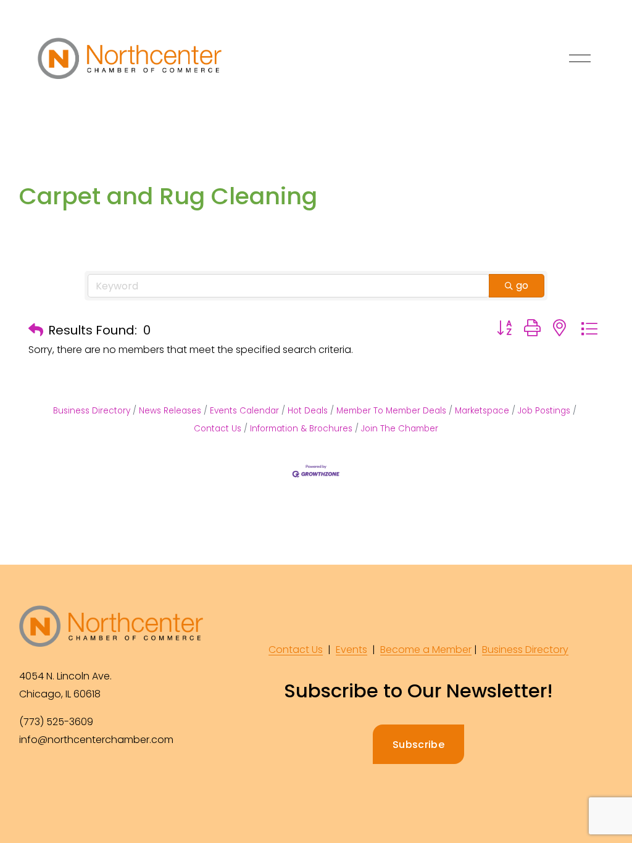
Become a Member (426, 649)
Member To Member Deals (391, 411)
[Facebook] (30, 781)
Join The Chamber (399, 428)
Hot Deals (308, 411)
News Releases (170, 411)
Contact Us (295, 649)
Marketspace (482, 411)
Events (351, 649)
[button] (35, 330)
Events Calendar (244, 411)
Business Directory (91, 411)
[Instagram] (59, 781)
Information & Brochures (301, 428)
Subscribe (418, 744)
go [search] (522, 285)
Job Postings (544, 411)
